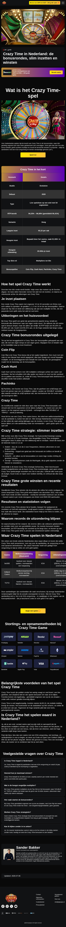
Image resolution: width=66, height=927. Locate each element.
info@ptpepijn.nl (60, 902)
